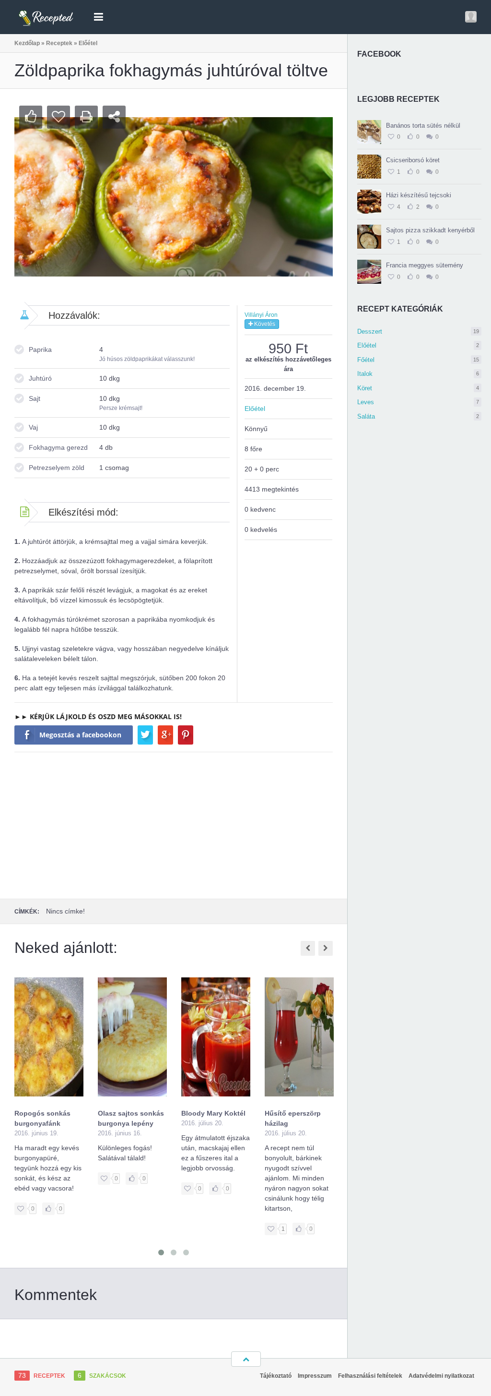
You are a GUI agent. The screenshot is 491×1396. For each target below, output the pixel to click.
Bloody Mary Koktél (213, 1113)
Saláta (418, 416)
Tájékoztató (276, 1375)
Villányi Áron (261, 315)
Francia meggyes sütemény (424, 265)
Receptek (59, 43)
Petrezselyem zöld (56, 467)
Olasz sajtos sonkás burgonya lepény (131, 1118)
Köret (418, 388)
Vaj (33, 427)
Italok (418, 373)
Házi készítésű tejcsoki (418, 195)
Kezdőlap (27, 43)
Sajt (34, 398)
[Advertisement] (173, 824)
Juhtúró (40, 378)
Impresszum (315, 1375)
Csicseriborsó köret (413, 160)
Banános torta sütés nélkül (423, 125)
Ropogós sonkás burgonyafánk (42, 1118)
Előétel (418, 345)
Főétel (418, 359)
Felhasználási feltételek (370, 1375)
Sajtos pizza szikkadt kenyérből (430, 230)
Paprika (40, 349)
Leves (418, 402)
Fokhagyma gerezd (58, 447)
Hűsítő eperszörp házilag (293, 1118)
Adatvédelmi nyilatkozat (441, 1375)
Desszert (418, 331)
